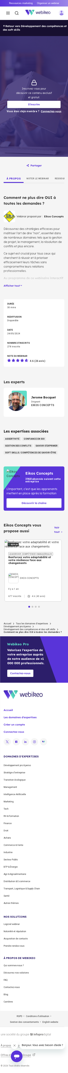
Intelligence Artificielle (15, 794)
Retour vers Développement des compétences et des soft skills (35, 27)
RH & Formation (11, 816)
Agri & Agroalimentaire (15, 874)
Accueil (7, 623)
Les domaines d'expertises (20, 717)
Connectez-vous (14, 731)
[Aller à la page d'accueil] (39, 13)
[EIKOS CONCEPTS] (23, 574)
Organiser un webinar (48, 3)
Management (10, 787)
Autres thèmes (11, 903)
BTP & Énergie (11, 867)
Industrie (8, 852)
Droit (6, 830)
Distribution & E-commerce (17, 881)
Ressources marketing (21, 3)
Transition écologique (15, 780)
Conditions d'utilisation (37, 1016)
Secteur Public (11, 859)
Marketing (9, 801)
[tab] (14, 178)
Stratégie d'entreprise (14, 772)
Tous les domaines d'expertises (32, 623)
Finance (8, 823)
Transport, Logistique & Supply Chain (22, 888)
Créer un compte (14, 724)
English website (50, 1022)
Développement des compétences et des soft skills (29, 629)
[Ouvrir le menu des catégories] (8, 13)
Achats (7, 838)
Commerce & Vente (13, 845)
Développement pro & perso (17, 626)
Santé (6, 896)
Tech (6, 809)
